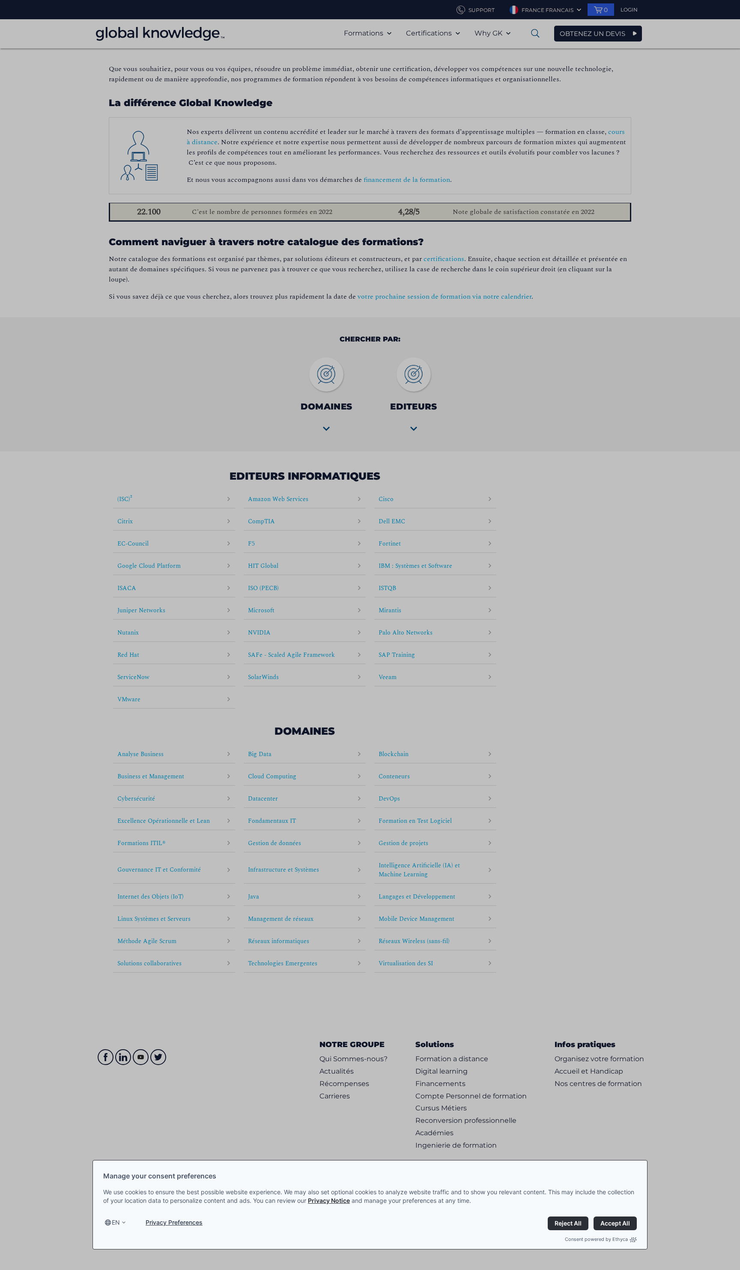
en (116, 1222)
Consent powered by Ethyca (596, 1239)
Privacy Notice (329, 1200)
